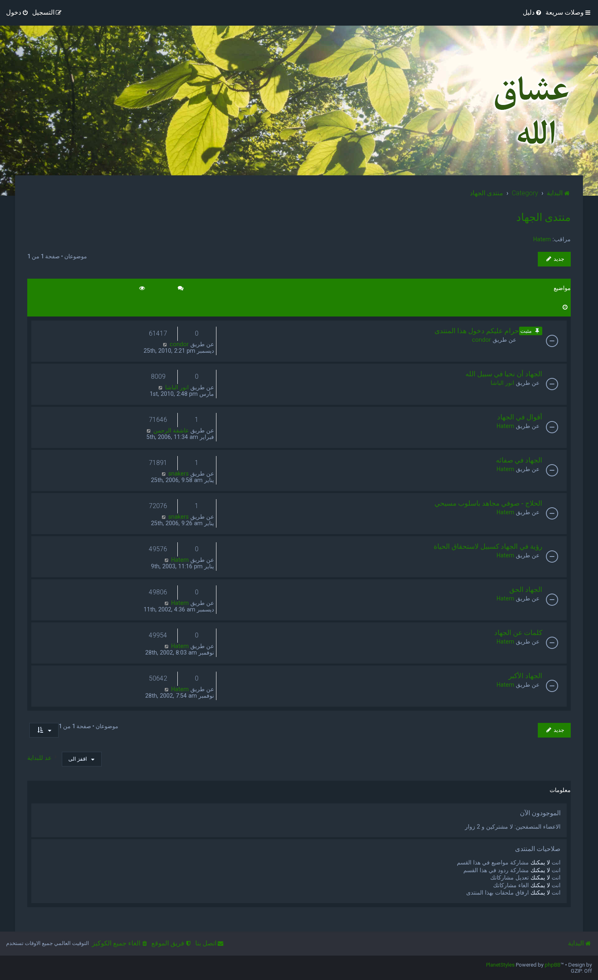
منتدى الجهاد (543, 217)
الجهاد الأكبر (525, 676)
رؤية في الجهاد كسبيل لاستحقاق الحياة (488, 546)
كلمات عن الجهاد (518, 633)
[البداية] (529, 110)
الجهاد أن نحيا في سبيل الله (503, 374)
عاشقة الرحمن (171, 430)
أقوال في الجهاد (519, 417)
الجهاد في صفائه (519, 460)
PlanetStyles (500, 965)
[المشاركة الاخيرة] (165, 344)
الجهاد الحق (525, 589)
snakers (178, 473)
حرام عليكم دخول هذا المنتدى (476, 331)
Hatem (542, 239)
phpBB (553, 965)
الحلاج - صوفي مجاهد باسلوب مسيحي (488, 503)
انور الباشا (502, 383)
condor (481, 339)
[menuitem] (533, 12)
